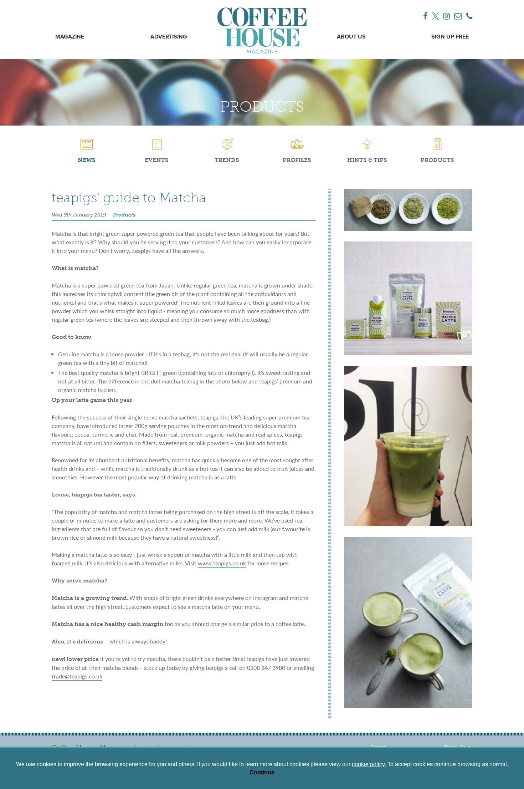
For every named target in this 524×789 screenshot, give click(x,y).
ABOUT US (351, 37)
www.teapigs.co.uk (222, 563)
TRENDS (227, 160)
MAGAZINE (69, 37)
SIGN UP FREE (450, 37)
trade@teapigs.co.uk (77, 676)
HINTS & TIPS (367, 160)
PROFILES (297, 160)
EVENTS (157, 160)
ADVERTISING (168, 37)
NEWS (87, 160)
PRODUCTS (437, 160)
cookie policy (368, 764)
